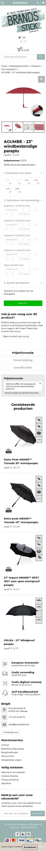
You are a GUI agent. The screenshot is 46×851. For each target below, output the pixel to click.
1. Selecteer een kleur (17, 173)
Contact (5, 745)
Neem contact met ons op (16, 336)
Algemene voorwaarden (13, 772)
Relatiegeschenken (19, 66)
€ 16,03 (11, 589)
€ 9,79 (11, 648)
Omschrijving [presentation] (23, 360)
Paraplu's (35, 66)
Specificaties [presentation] (23, 367)
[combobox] (19, 57)
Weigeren (41, 847)
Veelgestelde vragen (11, 760)
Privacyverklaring (9, 780)
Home (4, 66)
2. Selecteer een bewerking (21, 200)
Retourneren (7, 756)
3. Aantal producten (16, 282)
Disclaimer (6, 783)
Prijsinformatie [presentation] (23, 352)
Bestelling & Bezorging (12, 749)
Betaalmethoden (9, 752)
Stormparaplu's (8, 69)
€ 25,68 (12, 526)
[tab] (23, 353)
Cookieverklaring (9, 776)
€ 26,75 (12, 467)
